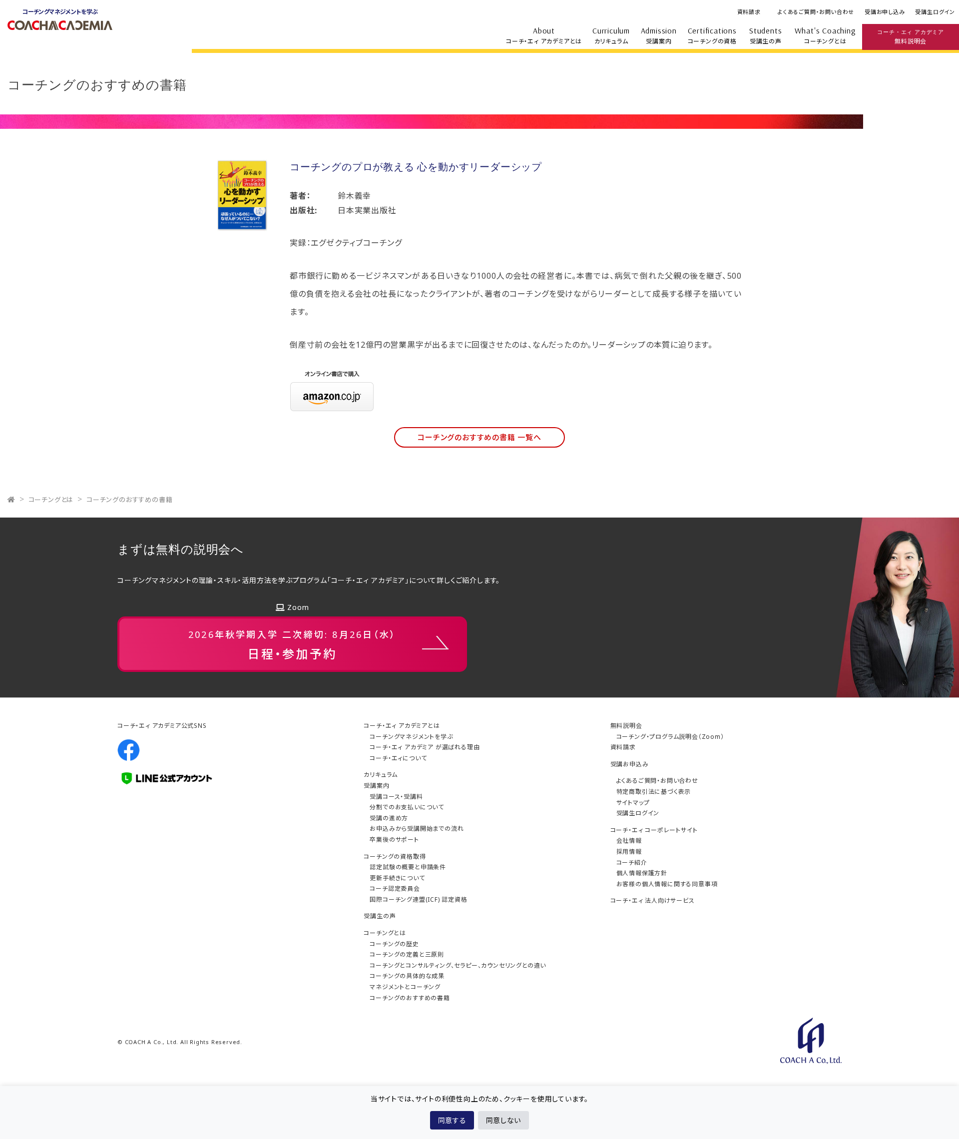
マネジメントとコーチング (405, 987)
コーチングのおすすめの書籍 (129, 499)
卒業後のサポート (394, 839)
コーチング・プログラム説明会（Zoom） (670, 736)
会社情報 (629, 840)
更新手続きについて (397, 878)
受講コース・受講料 (396, 796)
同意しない (503, 1120)
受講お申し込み (885, 11)
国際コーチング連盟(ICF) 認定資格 (418, 899)
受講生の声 (765, 35)
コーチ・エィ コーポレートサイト (654, 830)
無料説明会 (910, 36)
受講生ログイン (935, 11)
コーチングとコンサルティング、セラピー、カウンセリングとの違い (458, 965)
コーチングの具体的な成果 (407, 976)
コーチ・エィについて (398, 758)
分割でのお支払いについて (407, 807)
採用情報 (629, 851)
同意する (452, 1120)
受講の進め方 (389, 818)
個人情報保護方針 (641, 873)
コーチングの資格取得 (395, 856)
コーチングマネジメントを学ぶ (411, 736)
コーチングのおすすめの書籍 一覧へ (479, 437)
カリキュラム (611, 35)
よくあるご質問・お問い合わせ (816, 11)
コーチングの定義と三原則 (407, 954)
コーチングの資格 (712, 35)
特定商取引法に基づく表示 (653, 791)
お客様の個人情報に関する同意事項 (667, 884)
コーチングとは (825, 35)
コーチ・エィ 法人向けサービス (652, 900)
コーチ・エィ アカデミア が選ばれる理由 (425, 747)
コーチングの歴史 (394, 944)
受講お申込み (629, 764)
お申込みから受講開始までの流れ (417, 828)
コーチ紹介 (631, 862)
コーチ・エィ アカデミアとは (544, 35)
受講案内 (659, 35)
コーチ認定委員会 (395, 888)
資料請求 (749, 11)
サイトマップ (633, 802)
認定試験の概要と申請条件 (408, 867)
